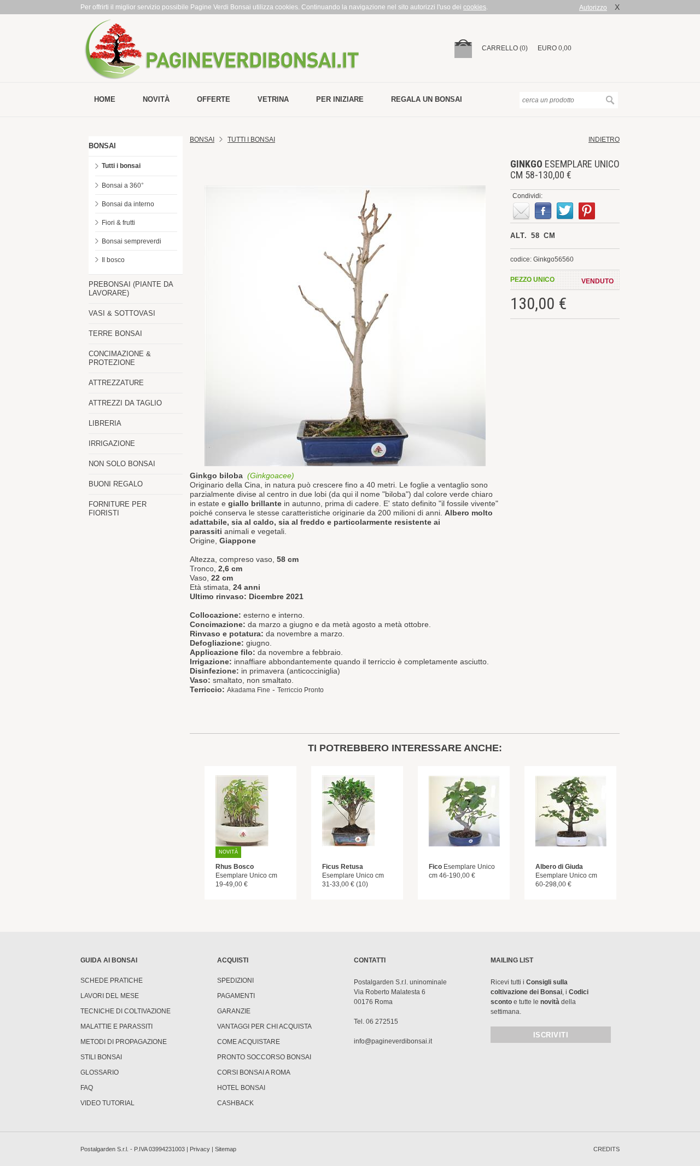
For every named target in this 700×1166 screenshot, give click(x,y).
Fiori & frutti (118, 223)
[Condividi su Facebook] (543, 211)
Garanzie (233, 1011)
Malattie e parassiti (116, 1026)
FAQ (86, 1088)
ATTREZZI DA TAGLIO (125, 403)
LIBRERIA (105, 423)
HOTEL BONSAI (241, 1088)
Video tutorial (107, 1103)
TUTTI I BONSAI (251, 139)
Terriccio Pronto (300, 690)
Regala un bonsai (426, 99)
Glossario (99, 1072)
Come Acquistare (248, 1042)
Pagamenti (236, 996)
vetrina (273, 99)
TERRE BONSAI (115, 333)
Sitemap (225, 1149)
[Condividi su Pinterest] (587, 211)
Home (104, 99)
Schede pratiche (111, 980)
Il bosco (113, 260)
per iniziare (340, 99)
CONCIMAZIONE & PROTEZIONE (120, 358)
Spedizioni (235, 980)
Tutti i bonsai (121, 166)
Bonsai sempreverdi (131, 241)
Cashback (235, 1103)
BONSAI (102, 146)
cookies (474, 7)
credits (606, 1149)
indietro (604, 139)
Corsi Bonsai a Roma (253, 1072)
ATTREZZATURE (116, 383)
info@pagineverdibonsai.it (393, 1041)
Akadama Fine (248, 690)
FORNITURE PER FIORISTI (118, 508)
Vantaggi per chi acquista (264, 1026)
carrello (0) (505, 48)
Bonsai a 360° (123, 185)
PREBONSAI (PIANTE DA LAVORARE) (131, 288)
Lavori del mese (109, 996)
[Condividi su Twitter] (565, 211)
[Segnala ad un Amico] (521, 211)
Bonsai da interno (128, 204)
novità (156, 99)
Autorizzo (593, 7)
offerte (213, 99)
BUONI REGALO (116, 484)
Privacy (200, 1149)
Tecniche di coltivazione (125, 1011)
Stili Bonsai (101, 1057)
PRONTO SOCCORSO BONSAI (264, 1057)
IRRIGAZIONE (112, 443)
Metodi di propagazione (123, 1042)
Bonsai (202, 139)
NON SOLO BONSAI (122, 464)
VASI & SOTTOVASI (122, 313)
